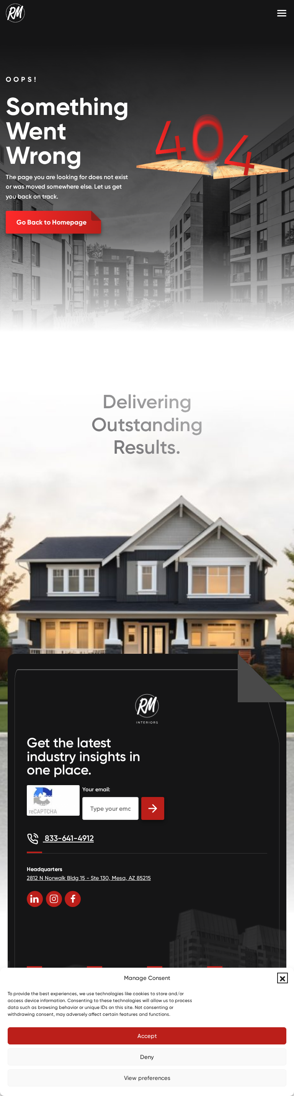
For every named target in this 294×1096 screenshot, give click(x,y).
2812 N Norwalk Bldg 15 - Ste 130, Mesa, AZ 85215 (89, 878)
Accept (147, 1036)
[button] (282, 978)
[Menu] (281, 12)
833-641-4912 (68, 838)
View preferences (147, 1078)
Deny (147, 1057)
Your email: (96, 789)
